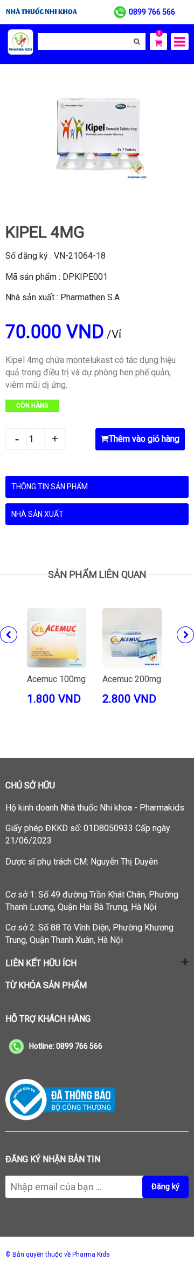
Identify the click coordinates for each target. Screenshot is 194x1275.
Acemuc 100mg (56, 679)
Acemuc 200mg (131, 679)
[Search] (137, 41)
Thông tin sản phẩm (49, 486)
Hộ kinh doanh (94, 807)
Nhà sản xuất (37, 514)
